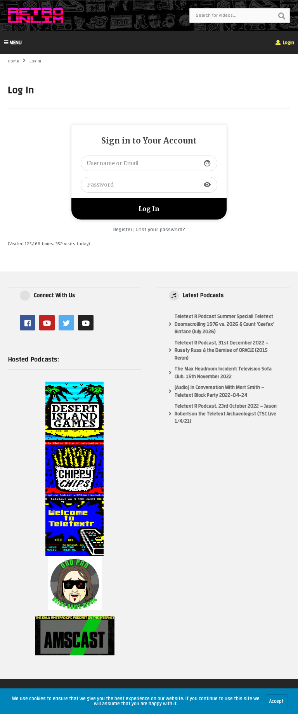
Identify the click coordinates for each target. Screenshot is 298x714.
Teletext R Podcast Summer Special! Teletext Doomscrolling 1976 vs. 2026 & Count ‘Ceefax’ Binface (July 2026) (224, 324)
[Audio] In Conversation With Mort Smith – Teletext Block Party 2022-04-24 (219, 391)
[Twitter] (66, 322)
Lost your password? (160, 229)
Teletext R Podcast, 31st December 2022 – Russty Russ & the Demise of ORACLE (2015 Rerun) (222, 350)
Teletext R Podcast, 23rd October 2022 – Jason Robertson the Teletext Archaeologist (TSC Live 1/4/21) (226, 414)
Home (13, 61)
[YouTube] (47, 322)
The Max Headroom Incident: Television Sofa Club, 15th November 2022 (223, 372)
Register (122, 229)
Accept (276, 701)
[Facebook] (27, 322)
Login (288, 42)
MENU (15, 42)
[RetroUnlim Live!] (86, 322)
